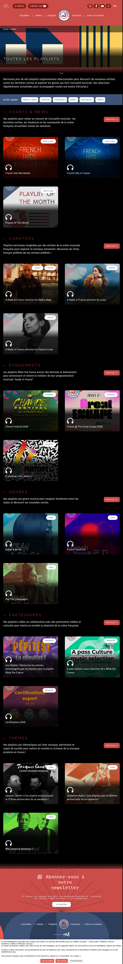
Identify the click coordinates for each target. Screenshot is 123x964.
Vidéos (38, 15)
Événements (60, 99)
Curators (45, 99)
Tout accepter (47, 961)
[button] (116, 6)
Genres (73, 99)
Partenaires (87, 99)
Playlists (52, 15)
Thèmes (100, 99)
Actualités (24, 15)
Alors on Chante (95, 15)
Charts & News (30, 99)
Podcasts (77, 15)
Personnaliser (76, 961)
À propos (19, 6)
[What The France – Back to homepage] (64, 928)
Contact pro (36, 6)
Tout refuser (62, 961)
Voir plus (110, 119)
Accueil (5, 29)
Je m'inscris (61, 904)
